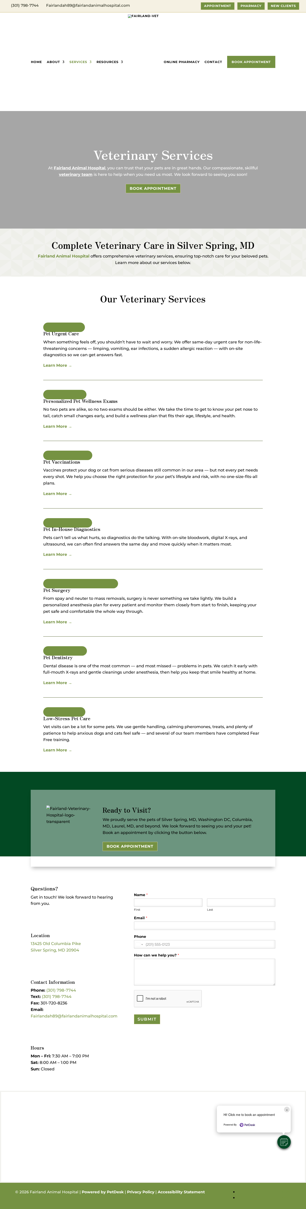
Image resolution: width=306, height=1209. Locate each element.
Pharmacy (251, 6)
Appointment (217, 6)
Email (140, 918)
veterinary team (76, 174)
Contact (213, 62)
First (137, 909)
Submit (147, 1019)
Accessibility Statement (181, 1192)
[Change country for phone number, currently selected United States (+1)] (139, 944)
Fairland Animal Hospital (79, 168)
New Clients (283, 6)
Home (36, 62)
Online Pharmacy (182, 62)
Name (141, 895)
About (53, 62)
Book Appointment (251, 62)
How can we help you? (156, 955)
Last (210, 909)
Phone (140, 936)
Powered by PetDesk (103, 1192)
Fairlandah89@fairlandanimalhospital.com (74, 1016)
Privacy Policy (140, 1192)
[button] (284, 1142)
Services (78, 62)
